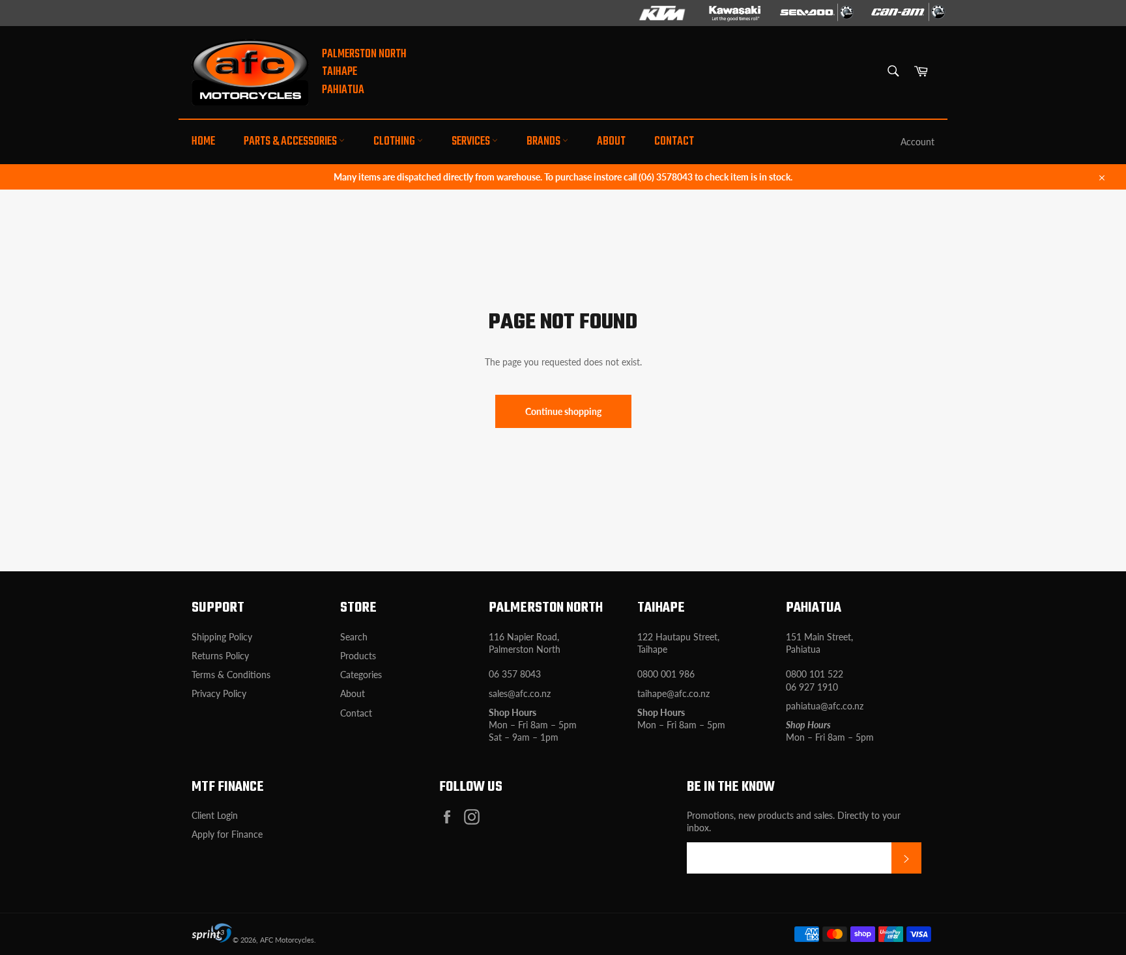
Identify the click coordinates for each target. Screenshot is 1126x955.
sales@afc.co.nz (520, 693)
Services (472, 141)
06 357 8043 (515, 673)
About (611, 141)
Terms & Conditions (231, 674)
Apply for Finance (227, 834)
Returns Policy (220, 655)
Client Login (215, 815)
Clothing (395, 141)
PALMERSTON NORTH (364, 54)
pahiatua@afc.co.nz (824, 705)
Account (917, 141)
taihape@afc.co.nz (673, 693)
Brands (544, 141)
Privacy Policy (219, 693)
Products (358, 655)
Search (354, 636)
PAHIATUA (343, 90)
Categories (361, 674)
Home (203, 141)
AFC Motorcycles (287, 939)
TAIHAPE (339, 72)
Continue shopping (563, 411)
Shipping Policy (222, 636)
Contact (674, 141)
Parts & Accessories (291, 141)
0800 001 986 (666, 673)
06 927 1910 (812, 686)
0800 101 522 (814, 673)
